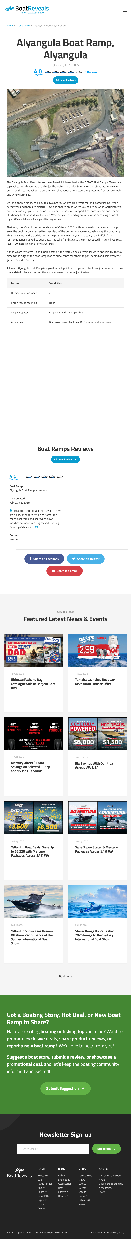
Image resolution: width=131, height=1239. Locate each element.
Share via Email (67, 571)
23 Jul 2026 (81, 925)
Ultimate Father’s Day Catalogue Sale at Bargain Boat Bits (33, 683)
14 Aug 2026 (81, 673)
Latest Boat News (85, 1177)
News (82, 1169)
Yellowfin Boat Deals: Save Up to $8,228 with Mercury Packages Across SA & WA (32, 851)
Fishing (62, 1175)
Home (10, 25)
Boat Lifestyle (63, 1189)
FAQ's (102, 1191)
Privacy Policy (117, 1232)
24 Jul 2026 (17, 925)
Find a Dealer (41, 1206)
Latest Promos (82, 1193)
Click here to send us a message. (111, 1185)
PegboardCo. (63, 1232)
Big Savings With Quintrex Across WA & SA (94, 765)
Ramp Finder (23, 25)
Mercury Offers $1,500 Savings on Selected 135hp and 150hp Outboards (30, 767)
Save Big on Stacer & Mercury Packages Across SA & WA (96, 849)
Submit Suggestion (63, 1088)
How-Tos (63, 1195)
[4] (28, 477)
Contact (42, 1191)
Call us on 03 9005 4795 (110, 1177)
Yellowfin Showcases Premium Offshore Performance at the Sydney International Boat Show (33, 937)
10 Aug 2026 (81, 757)
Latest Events (82, 1185)
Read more (65, 976)
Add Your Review (63, 459)
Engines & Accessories (64, 1181)
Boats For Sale (43, 1177)
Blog (61, 1169)
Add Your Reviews (66, 80)
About (41, 1187)
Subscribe (104, 1148)
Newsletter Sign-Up (44, 1198)
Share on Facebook (46, 559)
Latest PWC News (85, 1202)
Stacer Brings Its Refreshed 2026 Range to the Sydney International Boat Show (95, 935)
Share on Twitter (87, 559)
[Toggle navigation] (125, 10)
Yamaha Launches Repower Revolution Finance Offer (95, 681)
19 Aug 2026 (17, 673)
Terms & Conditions (100, 1232)
